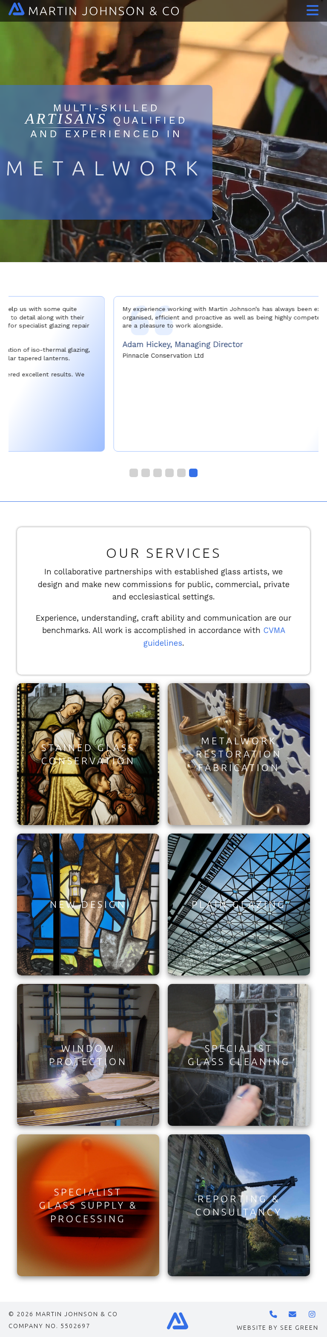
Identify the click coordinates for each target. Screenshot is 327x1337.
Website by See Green (277, 1327)
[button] (310, 7)
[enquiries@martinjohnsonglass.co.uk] (293, 1314)
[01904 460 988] (273, 1314)
